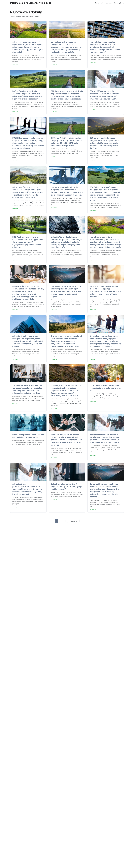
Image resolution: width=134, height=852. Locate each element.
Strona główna (119, 3)
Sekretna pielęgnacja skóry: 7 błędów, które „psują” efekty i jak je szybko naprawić (66, 486)
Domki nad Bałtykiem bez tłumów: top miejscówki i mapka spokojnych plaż (105, 388)
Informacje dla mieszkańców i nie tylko (30, 3)
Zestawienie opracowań (103, 3)
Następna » (74, 521)
